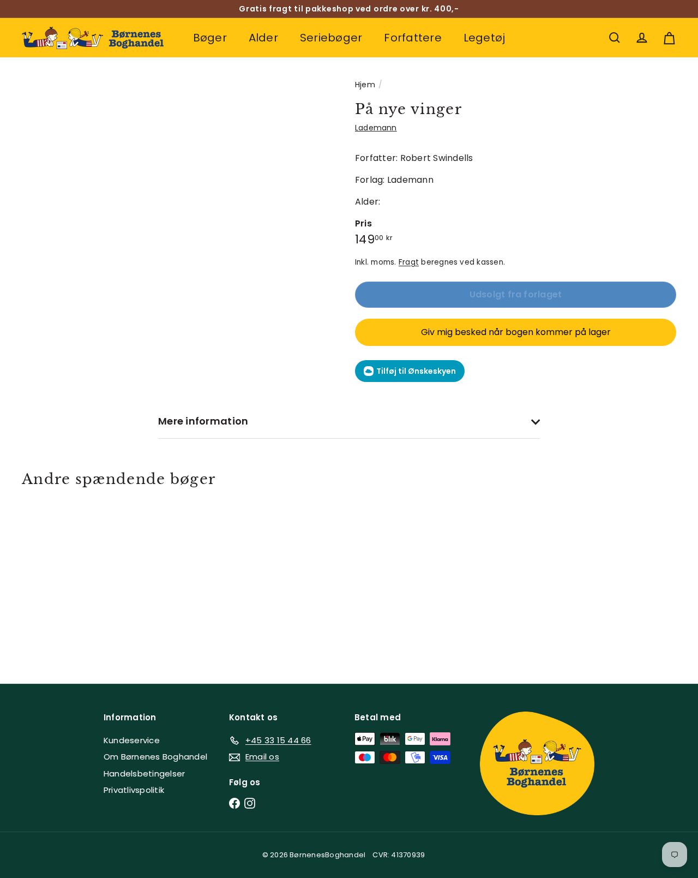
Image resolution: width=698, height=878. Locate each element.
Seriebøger (331, 37)
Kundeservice (132, 740)
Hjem (365, 84)
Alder (263, 37)
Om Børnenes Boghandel (155, 756)
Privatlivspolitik (134, 790)
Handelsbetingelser (144, 773)
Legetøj (485, 37)
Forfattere (412, 37)
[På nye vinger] (72, 577)
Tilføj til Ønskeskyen (416, 371)
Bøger (210, 37)
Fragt (409, 262)
